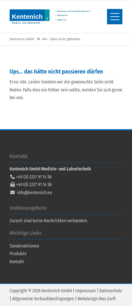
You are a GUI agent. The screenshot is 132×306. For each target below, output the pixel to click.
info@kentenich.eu (34, 192)
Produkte (18, 253)
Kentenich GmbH (50, 17)
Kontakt (17, 261)
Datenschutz (110, 291)
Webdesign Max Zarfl (97, 299)
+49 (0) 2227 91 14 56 (34, 177)
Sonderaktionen (24, 246)
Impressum (85, 291)
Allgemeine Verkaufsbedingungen (43, 299)
